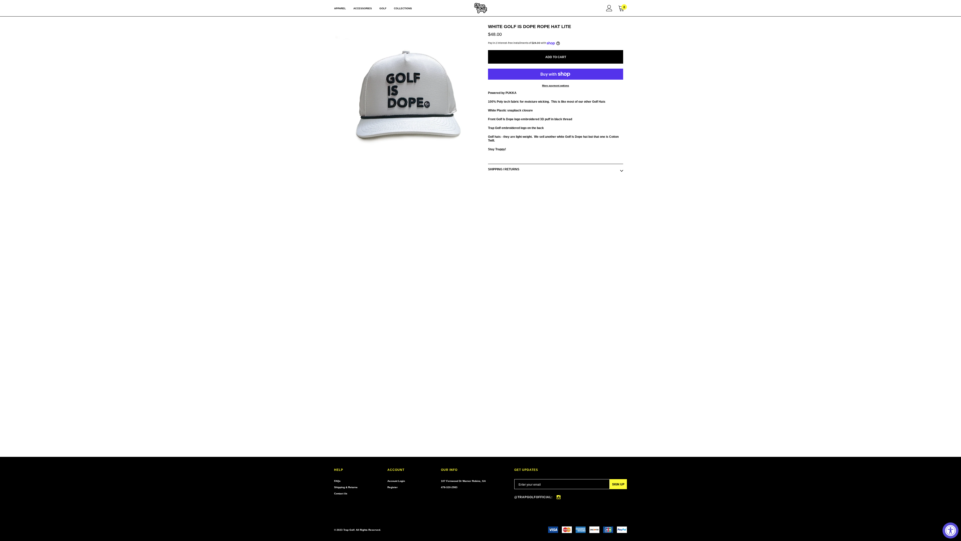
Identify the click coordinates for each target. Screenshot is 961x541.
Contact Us (340, 493)
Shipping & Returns (346, 487)
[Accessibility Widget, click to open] (950, 530)
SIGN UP (618, 484)
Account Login (396, 481)
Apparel (340, 8)
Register (392, 487)
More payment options (555, 85)
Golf (382, 8)
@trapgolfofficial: (534, 497)
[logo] (481, 8)
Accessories (362, 8)
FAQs (337, 481)
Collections (403, 8)
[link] (609, 8)
